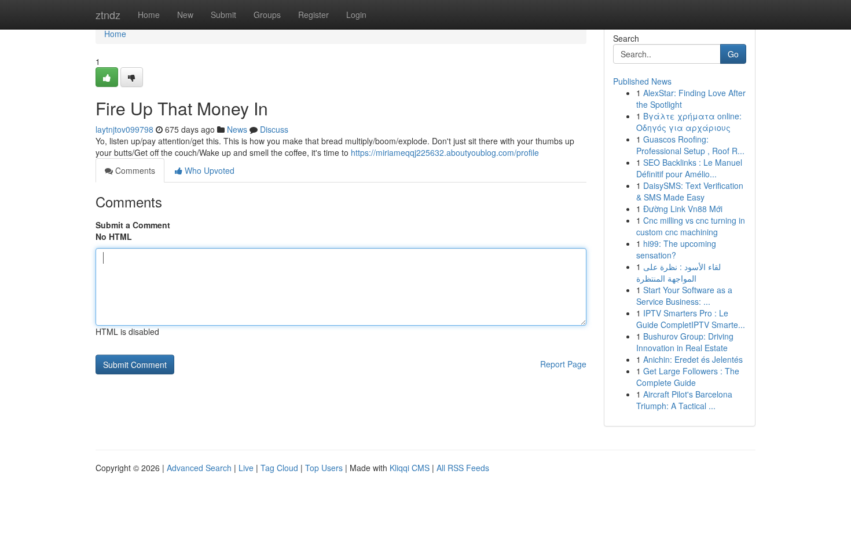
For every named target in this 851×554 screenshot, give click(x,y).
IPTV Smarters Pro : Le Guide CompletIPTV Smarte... (690, 318)
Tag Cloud (279, 467)
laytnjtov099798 (124, 129)
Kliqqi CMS (410, 467)
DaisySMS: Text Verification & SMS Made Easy (689, 191)
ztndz (108, 14)
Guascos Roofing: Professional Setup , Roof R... (690, 144)
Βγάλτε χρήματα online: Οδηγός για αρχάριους (689, 121)
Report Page (563, 364)
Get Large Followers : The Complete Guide (687, 376)
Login (356, 14)
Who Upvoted (208, 170)
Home (149, 14)
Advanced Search (199, 467)
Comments (134, 170)
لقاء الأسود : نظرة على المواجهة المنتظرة (678, 272)
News (237, 129)
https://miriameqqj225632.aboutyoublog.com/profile (445, 152)
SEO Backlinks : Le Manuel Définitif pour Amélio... (689, 168)
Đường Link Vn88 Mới (682, 208)
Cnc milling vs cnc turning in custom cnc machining (690, 226)
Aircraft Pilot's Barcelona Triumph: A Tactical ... (684, 399)
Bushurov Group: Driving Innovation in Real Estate (684, 341)
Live (246, 467)
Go (733, 54)
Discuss (274, 129)
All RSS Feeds (462, 467)
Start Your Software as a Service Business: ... (684, 295)
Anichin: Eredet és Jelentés (693, 359)
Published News (642, 81)
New (185, 14)
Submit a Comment (133, 225)
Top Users (324, 467)
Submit (223, 14)
